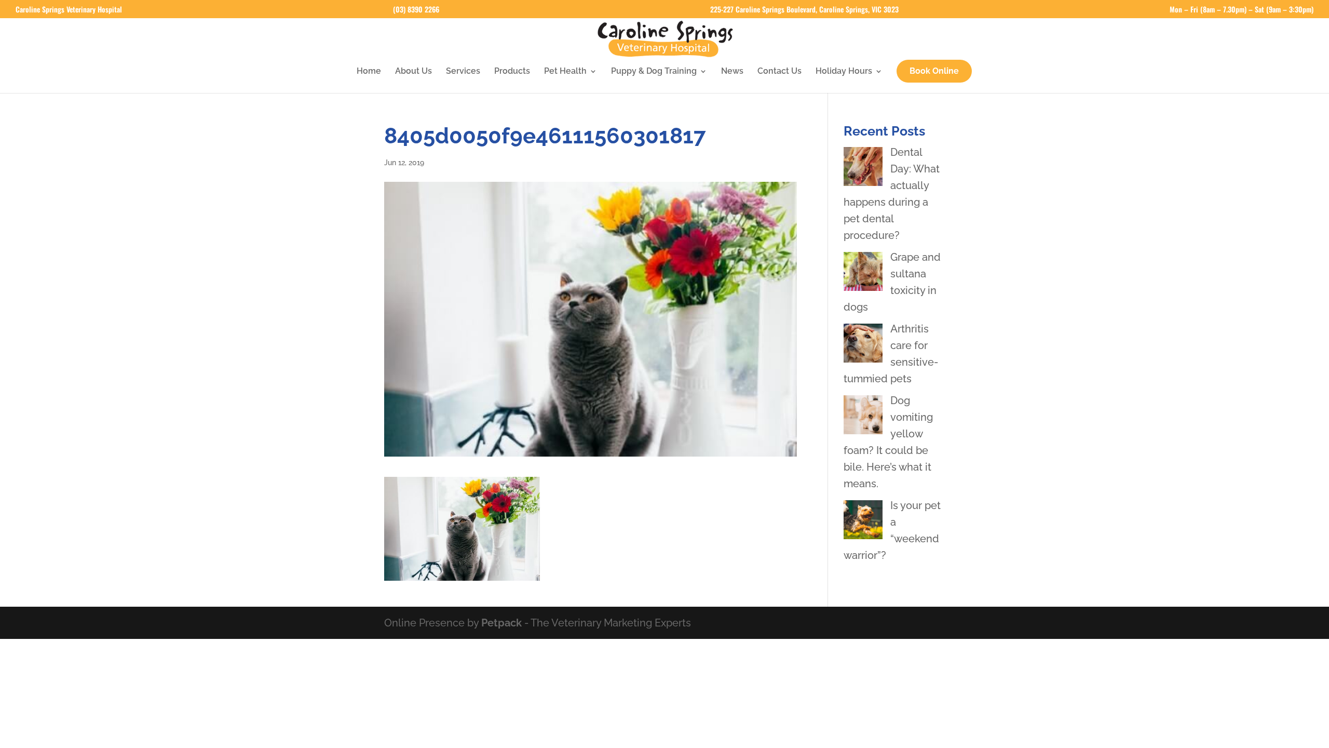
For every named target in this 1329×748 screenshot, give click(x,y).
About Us (413, 72)
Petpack (501, 623)
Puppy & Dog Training (654, 72)
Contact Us (779, 72)
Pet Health (565, 72)
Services (463, 72)
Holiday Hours (844, 72)
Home (369, 72)
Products (512, 72)
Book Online (934, 71)
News (732, 72)
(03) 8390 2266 (416, 10)
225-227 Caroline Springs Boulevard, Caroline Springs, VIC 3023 (804, 10)
